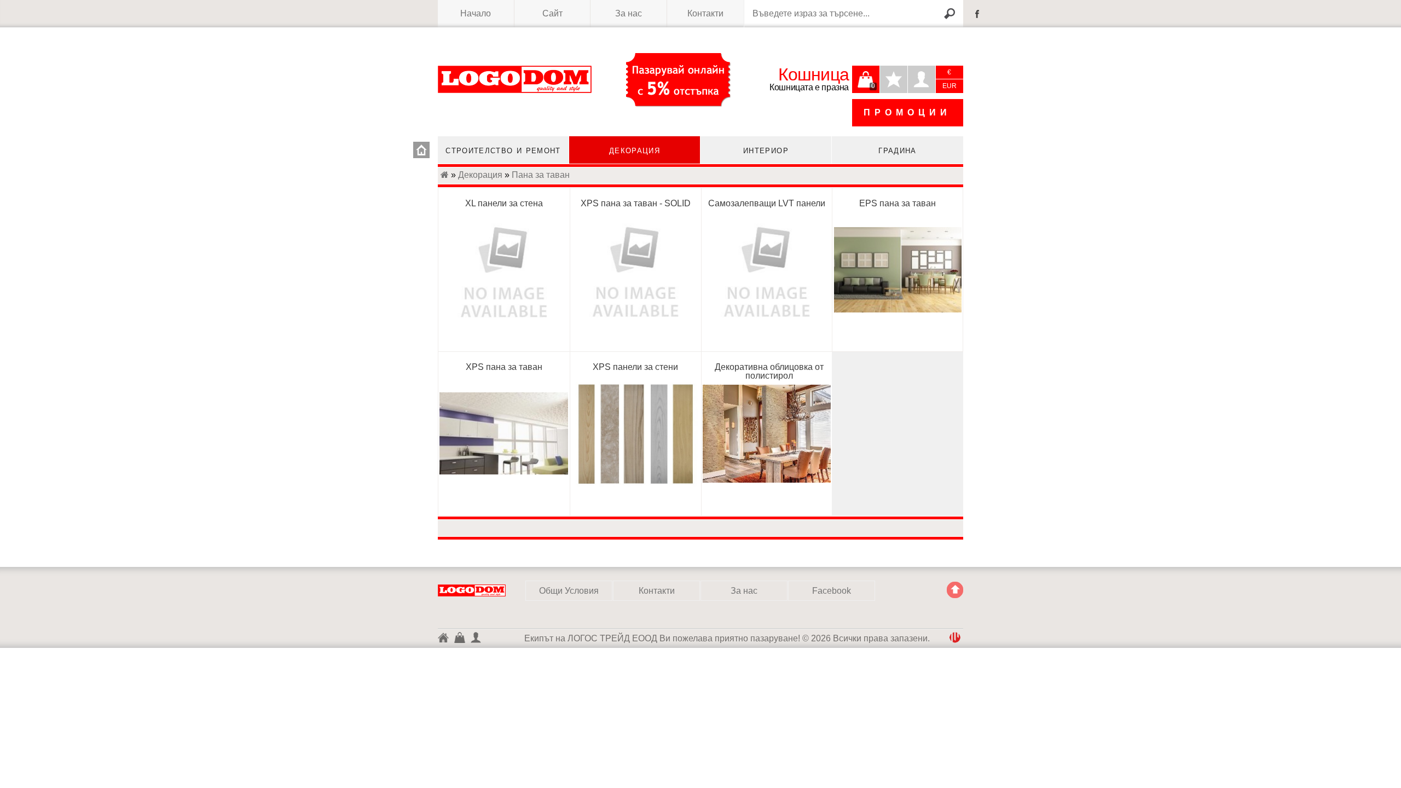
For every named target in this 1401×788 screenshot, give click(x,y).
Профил (479, 637)
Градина (897, 149)
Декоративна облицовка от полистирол (769, 371)
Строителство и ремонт (502, 149)
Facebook (976, 13)
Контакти (705, 13)
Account (921, 79)
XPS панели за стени (635, 367)
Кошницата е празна (865, 85)
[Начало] (445, 175)
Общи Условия (569, 590)
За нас (628, 13)
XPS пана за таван (504, 367)
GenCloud (955, 637)
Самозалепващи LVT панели (766, 203)
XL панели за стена (504, 203)
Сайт (552, 13)
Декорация (634, 149)
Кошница (462, 637)
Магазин (421, 150)
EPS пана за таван (897, 203)
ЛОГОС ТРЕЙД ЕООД (515, 79)
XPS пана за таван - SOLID (636, 203)
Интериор (766, 149)
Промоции (907, 112)
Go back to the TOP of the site (955, 590)
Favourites (893, 79)
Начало (475, 13)
